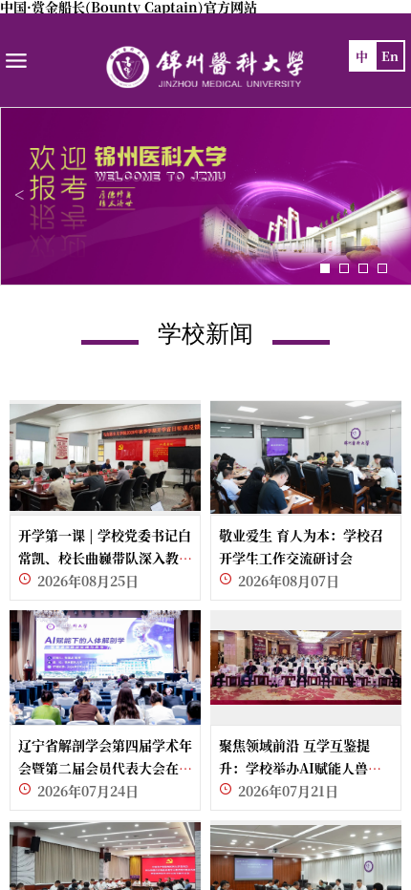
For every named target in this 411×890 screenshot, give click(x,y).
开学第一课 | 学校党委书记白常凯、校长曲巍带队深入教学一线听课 (105, 557)
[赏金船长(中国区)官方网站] (205, 66)
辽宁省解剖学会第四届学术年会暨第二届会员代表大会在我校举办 (105, 767)
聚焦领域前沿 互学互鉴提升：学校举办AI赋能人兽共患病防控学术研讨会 (300, 767)
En (390, 56)
